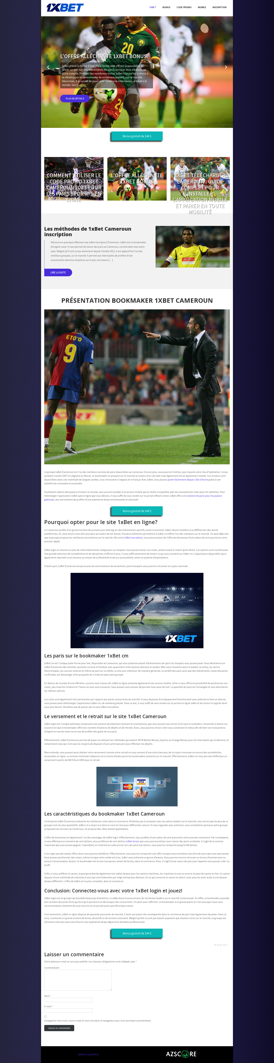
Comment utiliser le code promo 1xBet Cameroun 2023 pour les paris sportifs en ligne (73, 187)
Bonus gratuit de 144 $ (137, 136)
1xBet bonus (132, 841)
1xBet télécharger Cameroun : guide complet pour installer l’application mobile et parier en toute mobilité (200, 193)
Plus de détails (75, 98)
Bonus (166, 7)
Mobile (202, 7)
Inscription (219, 7)
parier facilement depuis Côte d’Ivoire (188, 479)
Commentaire (51, 967)
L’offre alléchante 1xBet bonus (137, 178)
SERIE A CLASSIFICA (88, 1054)
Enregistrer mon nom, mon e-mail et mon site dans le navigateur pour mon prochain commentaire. (97, 1020)
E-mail (48, 1006)
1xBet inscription (133, 537)
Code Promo (184, 7)
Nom (47, 996)
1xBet (152, 7)
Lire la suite (58, 272)
